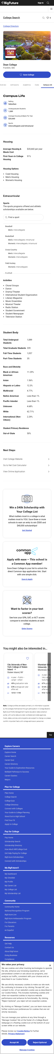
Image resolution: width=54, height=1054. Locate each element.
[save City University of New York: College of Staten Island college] (27, 658)
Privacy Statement (16, 1034)
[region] (27, 249)
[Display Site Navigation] (51, 9)
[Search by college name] (43, 18)
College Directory (11, 26)
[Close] (50, 965)
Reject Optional (40, 1042)
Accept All (14, 1042)
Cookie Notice (23, 1031)
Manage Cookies (27, 1050)
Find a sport (13, 217)
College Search (11, 17)
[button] (4, 677)
